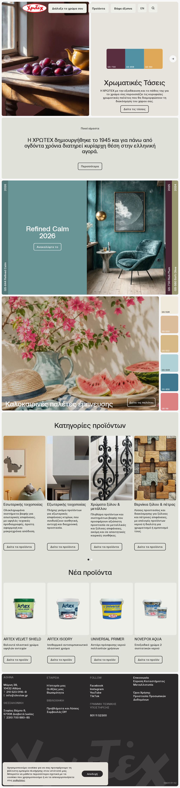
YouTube (95, 692)
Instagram (97, 689)
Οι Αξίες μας (55, 689)
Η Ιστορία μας (56, 685)
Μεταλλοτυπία (143, 684)
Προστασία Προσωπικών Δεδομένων (149, 697)
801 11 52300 (98, 715)
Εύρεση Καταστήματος (149, 681)
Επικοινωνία (141, 677)
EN (142, 8)
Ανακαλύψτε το (47, 246)
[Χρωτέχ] (34, 7)
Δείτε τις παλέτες (141, 402)
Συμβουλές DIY (57, 711)
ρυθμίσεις (19, 780)
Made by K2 (170, 782)
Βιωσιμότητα (55, 692)
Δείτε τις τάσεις (135, 109)
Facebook (96, 685)
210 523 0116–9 (15, 691)
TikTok (94, 696)
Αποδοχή (92, 773)
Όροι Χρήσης (141, 692)
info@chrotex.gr (16, 695)
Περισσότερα (90, 166)
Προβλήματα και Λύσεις (63, 708)
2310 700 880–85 (17, 717)
